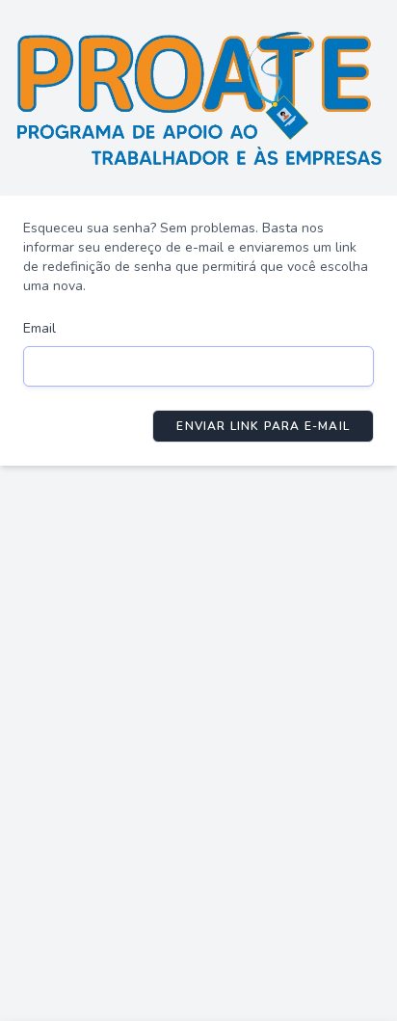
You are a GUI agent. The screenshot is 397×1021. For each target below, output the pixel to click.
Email (39, 328)
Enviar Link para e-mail (263, 426)
